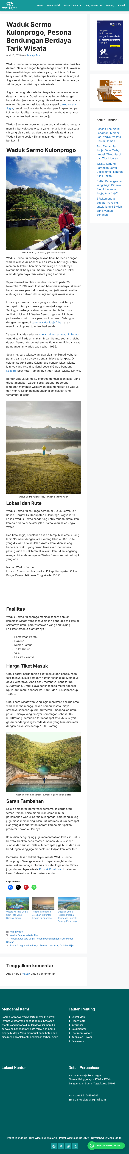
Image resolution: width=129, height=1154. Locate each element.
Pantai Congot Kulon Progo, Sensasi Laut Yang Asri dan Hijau (42, 945)
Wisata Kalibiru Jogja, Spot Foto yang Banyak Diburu (17, 914)
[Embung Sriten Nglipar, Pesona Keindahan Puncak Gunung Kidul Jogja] (69, 903)
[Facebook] (54, 1146)
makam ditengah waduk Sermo (59, 334)
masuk (26, 973)
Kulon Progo (16, 931)
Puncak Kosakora (50, 869)
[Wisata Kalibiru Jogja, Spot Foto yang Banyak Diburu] (17, 903)
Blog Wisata (91, 5)
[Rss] (75, 1146)
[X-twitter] (61, 1146)
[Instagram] (68, 1146)
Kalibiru (11, 370)
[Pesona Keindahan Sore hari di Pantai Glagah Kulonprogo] (43, 903)
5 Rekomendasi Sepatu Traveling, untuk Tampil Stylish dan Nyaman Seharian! (109, 206)
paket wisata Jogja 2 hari (47, 322)
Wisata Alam (32, 935)
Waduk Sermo (17, 935)
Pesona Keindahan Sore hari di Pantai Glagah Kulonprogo (42, 914)
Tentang (110, 5)
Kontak (122, 5)
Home (39, 5)
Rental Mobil (53, 5)
